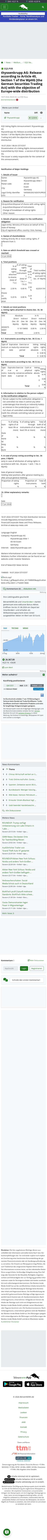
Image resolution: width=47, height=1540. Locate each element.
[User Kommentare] (7, 1532)
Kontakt (23, 1427)
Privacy (23, 1432)
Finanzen (24, 1417)
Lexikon (23, 1412)
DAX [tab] (5, 628)
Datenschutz (23, 1436)
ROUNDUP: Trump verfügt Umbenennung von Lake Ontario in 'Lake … (18, 825)
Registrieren (36, 968)
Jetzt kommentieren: (8, 100)
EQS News (29, 62)
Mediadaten (23, 1407)
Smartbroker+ (28, 602)
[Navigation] (4, 7)
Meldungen (17, 62)
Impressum (23, 1402)
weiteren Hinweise (24, 713)
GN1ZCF (10, 685)
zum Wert (8, 667)
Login (24, 968)
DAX (12, 1)
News (8, 62)
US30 (34, 1)
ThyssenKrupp (13, 117)
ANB (23, 1422)
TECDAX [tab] (14, 628)
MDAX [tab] (25, 628)
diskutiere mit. (29, 589)
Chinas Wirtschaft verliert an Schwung (25, 774)
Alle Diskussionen (13, 810)
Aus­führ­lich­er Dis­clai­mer (10, 1322)
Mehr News (7, 913)
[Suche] (43, 7)
